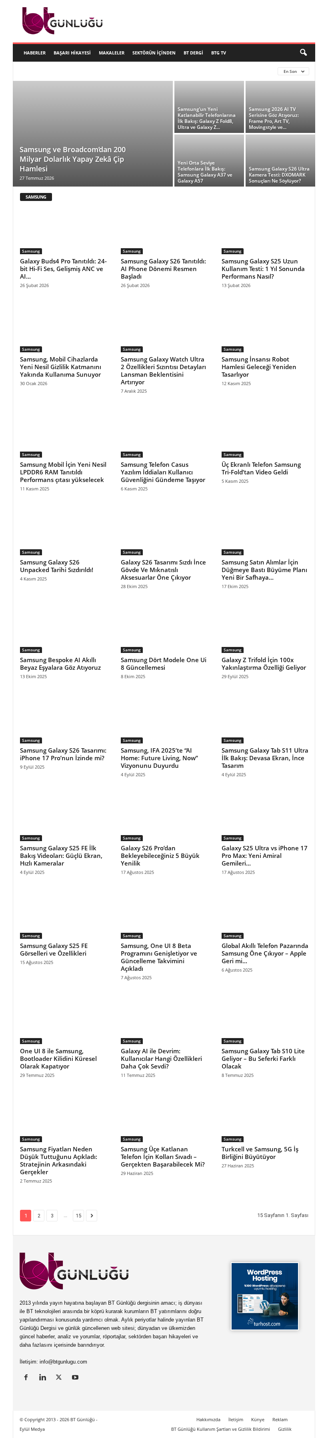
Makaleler (111, 53)
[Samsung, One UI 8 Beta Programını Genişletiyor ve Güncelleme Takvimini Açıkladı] (164, 915)
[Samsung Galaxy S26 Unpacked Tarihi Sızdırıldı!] (63, 532)
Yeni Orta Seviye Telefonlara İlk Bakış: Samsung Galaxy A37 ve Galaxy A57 (205, 171)
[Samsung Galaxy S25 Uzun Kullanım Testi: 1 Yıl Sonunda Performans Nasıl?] (265, 231)
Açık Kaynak (92, 71)
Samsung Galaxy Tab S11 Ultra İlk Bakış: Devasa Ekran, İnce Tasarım (265, 757)
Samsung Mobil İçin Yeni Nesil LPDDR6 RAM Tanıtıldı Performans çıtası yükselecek (63, 472)
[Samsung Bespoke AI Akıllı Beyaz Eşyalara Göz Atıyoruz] (63, 630)
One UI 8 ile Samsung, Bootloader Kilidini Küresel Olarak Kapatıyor (58, 1058)
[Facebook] (28, 1378)
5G (52, 71)
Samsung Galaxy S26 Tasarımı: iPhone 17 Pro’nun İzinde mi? (63, 754)
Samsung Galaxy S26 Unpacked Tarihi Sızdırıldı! (56, 566)
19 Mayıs (31, 71)
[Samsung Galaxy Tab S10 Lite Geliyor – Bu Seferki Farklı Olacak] (265, 1021)
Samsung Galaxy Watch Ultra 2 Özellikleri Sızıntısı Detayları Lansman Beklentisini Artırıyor (163, 370)
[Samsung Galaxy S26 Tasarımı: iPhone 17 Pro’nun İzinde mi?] (63, 720)
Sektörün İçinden (154, 53)
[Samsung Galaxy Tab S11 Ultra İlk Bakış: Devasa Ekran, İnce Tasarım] (265, 720)
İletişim (235, 1419)
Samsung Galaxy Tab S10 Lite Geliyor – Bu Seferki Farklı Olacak (263, 1058)
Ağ (119, 71)
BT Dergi (193, 53)
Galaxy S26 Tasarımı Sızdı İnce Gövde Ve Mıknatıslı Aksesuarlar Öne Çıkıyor (163, 569)
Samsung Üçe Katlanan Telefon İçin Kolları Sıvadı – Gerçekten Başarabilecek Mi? (163, 1156)
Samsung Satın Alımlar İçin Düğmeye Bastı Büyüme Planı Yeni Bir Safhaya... (264, 569)
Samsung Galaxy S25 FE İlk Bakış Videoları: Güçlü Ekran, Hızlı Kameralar (61, 855)
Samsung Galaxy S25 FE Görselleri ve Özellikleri (54, 949)
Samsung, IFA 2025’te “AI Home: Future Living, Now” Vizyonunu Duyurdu (159, 757)
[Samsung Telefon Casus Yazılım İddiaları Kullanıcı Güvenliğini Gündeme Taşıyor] (164, 434)
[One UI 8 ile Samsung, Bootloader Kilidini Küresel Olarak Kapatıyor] (63, 1021)
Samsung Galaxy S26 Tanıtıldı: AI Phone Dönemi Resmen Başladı (163, 268)
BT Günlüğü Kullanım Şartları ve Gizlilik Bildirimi (220, 1429)
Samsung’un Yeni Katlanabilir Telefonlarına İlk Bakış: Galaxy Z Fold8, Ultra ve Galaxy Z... (207, 118)
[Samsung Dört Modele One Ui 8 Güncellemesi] (164, 630)
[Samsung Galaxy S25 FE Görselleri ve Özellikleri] (63, 915)
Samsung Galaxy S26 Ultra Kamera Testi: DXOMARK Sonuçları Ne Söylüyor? (279, 174)
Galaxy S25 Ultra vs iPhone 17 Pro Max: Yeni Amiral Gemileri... (265, 855)
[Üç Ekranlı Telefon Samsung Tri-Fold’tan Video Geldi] (265, 434)
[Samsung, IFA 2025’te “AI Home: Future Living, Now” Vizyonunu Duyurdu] (164, 720)
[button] (303, 53)
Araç (188, 71)
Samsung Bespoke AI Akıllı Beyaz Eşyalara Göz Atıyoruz (60, 663)
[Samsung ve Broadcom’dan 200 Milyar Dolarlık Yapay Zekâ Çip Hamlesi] (93, 134)
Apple (167, 71)
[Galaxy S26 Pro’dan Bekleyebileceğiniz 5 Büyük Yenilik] (164, 818)
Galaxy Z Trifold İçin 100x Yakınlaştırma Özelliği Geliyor (264, 663)
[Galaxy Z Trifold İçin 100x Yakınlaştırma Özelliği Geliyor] (265, 630)
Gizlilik (285, 1429)
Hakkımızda (208, 1419)
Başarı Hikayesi (72, 53)
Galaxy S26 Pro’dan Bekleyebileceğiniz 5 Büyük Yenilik (160, 855)
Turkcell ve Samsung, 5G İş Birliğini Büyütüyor (260, 1153)
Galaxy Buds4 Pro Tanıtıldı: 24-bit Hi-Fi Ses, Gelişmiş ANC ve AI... (63, 268)
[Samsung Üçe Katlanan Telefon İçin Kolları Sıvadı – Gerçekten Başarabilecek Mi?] (164, 1118)
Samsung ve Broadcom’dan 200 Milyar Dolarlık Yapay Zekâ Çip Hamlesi (73, 159)
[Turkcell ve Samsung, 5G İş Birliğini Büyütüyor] (265, 1118)
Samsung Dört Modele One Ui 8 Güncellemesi (163, 663)
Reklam (280, 1419)
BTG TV (218, 53)
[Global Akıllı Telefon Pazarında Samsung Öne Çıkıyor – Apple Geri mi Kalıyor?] (265, 915)
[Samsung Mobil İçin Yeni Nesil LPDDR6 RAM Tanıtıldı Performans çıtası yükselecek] (63, 434)
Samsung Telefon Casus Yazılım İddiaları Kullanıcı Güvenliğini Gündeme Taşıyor (163, 472)
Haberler (35, 53)
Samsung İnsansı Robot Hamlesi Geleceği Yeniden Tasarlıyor (259, 366)
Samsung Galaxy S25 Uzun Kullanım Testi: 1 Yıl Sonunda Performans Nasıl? (263, 268)
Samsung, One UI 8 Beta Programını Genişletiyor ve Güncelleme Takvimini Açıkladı (159, 957)
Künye (257, 1419)
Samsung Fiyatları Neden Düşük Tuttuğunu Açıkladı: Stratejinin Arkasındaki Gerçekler (58, 1160)
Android (141, 71)
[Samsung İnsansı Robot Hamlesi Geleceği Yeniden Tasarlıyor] (265, 328)
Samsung (31, 251)
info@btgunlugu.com (63, 1362)
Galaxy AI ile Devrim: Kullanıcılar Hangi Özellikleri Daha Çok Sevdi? (161, 1058)
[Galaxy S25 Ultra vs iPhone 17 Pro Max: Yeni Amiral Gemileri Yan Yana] (265, 818)
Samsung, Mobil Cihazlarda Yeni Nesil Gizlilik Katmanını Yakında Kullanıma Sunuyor (60, 366)
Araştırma (215, 71)
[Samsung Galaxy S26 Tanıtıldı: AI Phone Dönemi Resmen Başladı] (164, 231)
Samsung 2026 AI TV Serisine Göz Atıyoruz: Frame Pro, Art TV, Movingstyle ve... (274, 118)
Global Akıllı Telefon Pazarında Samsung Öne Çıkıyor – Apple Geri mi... (265, 953)
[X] (60, 1378)
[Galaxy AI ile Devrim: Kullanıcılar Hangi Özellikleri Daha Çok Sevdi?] (164, 1021)
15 (78, 1216)
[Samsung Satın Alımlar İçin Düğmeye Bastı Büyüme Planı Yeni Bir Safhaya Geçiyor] (265, 532)
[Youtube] (76, 1378)
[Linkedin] (44, 1378)
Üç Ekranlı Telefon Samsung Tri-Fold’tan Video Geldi (261, 468)
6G (66, 71)
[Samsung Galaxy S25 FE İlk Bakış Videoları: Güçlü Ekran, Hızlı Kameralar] (63, 818)
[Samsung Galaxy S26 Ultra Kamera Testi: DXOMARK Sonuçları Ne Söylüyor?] (280, 161)
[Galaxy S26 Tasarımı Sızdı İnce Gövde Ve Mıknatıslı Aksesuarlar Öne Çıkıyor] (164, 532)
